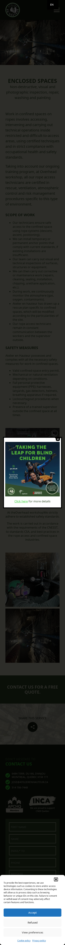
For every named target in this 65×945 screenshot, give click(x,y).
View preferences (32, 932)
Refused (33, 922)
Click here (21, 501)
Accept (32, 912)
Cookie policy (24, 940)
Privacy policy (39, 940)
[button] (56, 879)
